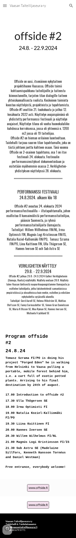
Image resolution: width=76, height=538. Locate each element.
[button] (5, 5)
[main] (38, 40)
